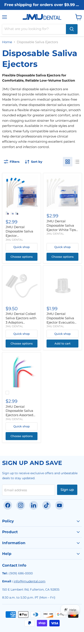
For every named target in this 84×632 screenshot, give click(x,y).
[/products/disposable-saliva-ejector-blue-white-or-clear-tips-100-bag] (21, 192)
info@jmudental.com (29, 581)
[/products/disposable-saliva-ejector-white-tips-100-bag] (62, 192)
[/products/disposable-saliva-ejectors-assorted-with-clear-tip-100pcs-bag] (21, 372)
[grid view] (67, 161)
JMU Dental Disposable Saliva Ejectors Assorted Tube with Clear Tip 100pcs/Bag (21, 415)
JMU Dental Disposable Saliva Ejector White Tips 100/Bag (61, 227)
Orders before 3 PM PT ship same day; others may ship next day (42, 9)
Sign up (67, 490)
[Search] (72, 29)
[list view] (77, 161)
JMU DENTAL (14, 239)
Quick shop (21, 247)
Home (7, 42)
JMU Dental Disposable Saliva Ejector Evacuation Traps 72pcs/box (61, 320)
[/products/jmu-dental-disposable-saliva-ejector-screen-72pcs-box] (62, 285)
